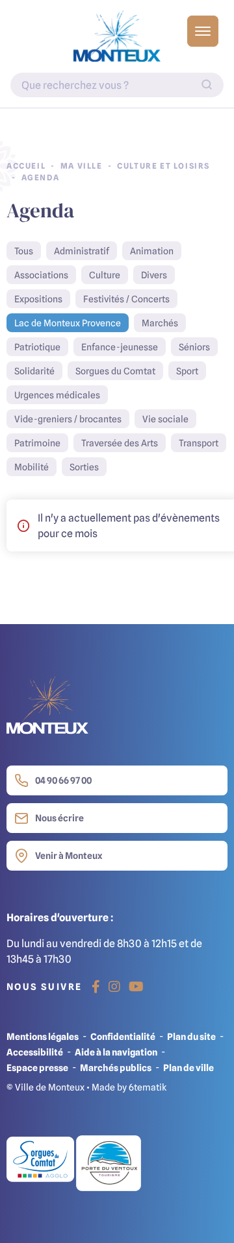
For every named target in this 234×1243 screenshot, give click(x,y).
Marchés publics (115, 1067)
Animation (152, 250)
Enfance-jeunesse (119, 346)
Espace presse (37, 1067)
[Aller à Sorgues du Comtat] (41, 1162)
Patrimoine (37, 442)
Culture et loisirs (163, 166)
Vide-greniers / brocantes (68, 418)
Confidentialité (122, 1036)
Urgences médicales (57, 394)
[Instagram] (114, 986)
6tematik (147, 1086)
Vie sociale (165, 418)
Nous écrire (59, 817)
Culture (104, 274)
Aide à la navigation (116, 1051)
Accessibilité (34, 1051)
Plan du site (191, 1036)
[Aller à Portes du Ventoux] (108, 1162)
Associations (41, 274)
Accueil (26, 166)
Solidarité (34, 370)
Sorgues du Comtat (115, 370)
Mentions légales (42, 1036)
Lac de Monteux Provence (67, 322)
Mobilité (31, 466)
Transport (198, 442)
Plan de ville (188, 1067)
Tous (23, 250)
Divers (154, 274)
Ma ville (81, 166)
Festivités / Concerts (126, 298)
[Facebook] (96, 986)
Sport (187, 370)
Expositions (38, 298)
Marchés (160, 322)
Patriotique (37, 346)
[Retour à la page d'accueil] (116, 36)
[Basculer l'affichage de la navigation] (202, 31)
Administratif (81, 250)
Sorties (84, 466)
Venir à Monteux (68, 855)
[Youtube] (136, 986)
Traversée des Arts (119, 442)
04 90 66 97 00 (63, 780)
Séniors (194, 346)
